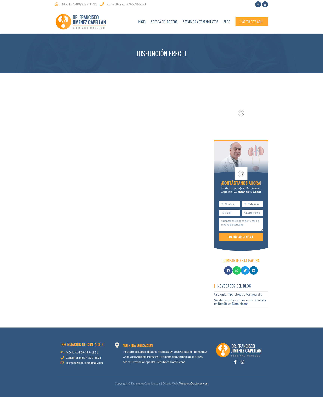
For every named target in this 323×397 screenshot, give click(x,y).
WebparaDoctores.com (193, 383)
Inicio (142, 21)
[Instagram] (265, 4)
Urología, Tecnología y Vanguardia (238, 294)
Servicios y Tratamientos (200, 21)
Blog (227, 21)
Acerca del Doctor (164, 21)
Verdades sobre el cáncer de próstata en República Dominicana (240, 302)
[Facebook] (258, 4)
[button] (228, 270)
